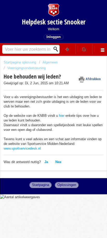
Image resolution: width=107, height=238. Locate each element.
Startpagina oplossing (20, 62)
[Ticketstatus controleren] (84, 49)
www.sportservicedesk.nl (22, 148)
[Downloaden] (44, 115)
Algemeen (50, 62)
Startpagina (40, 185)
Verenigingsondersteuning (26, 68)
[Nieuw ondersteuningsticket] (67, 49)
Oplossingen (66, 185)
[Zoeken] (57, 49)
